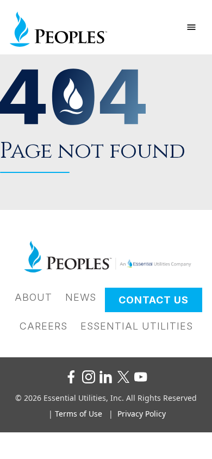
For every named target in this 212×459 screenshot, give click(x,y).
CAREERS (43, 326)
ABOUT (33, 297)
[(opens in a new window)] (71, 376)
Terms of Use (78, 413)
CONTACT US (154, 300)
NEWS (80, 297)
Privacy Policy (141, 413)
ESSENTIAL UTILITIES (136, 326)
